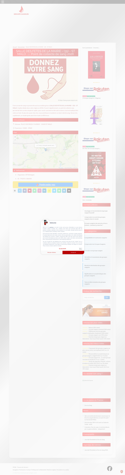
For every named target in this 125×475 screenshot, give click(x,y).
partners (51, 227)
